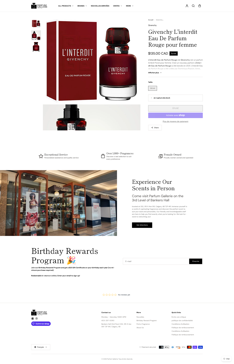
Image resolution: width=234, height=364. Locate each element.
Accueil (150, 20)
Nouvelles (140, 317)
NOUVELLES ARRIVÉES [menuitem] (100, 6)
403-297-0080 (107, 320)
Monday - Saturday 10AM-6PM (113, 317)
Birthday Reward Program (146, 320)
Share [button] (156, 127)
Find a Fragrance (143, 324)
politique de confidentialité (182, 320)
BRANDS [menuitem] (81, 6)
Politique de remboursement (183, 327)
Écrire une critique (179, 317)
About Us (140, 327)
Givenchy (159, 20)
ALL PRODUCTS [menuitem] (64, 6)
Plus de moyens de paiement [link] (175, 121)
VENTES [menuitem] (116, 6)
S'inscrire (195, 261)
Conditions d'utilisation (180, 324)
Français (40, 347)
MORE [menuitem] (128, 6)
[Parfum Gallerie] (40, 313)
